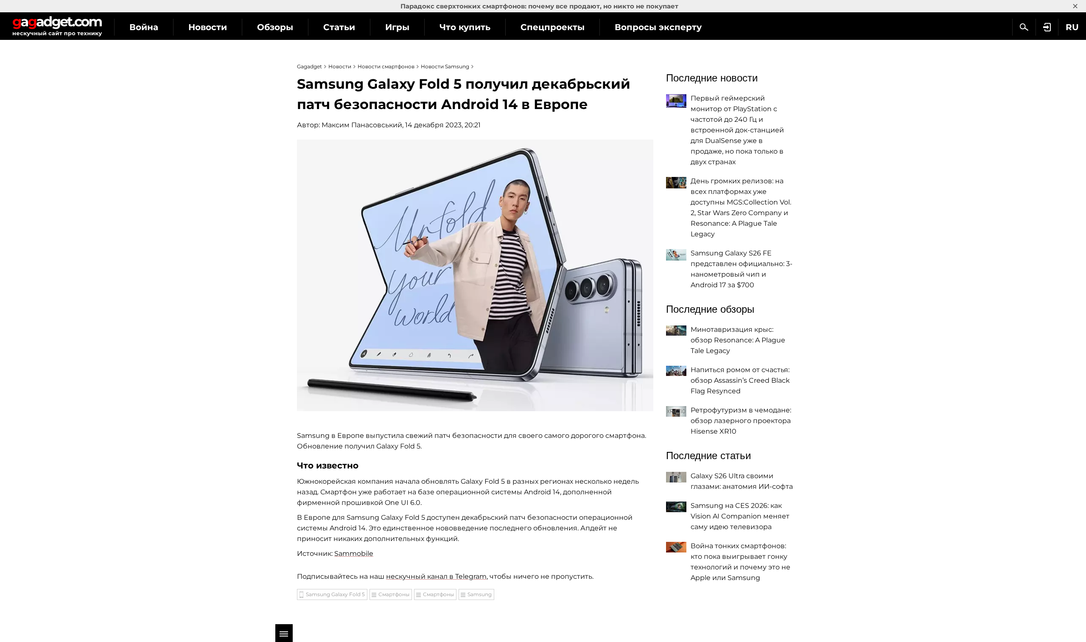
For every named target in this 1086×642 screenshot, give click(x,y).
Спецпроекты (553, 27)
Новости (207, 27)
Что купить (464, 27)
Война (143, 27)
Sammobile (353, 553)
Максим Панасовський (362, 125)
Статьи (339, 27)
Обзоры (275, 27)
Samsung (479, 594)
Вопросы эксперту (658, 27)
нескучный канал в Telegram (436, 576)
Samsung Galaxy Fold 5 (335, 594)
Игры (397, 27)
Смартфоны (393, 594)
